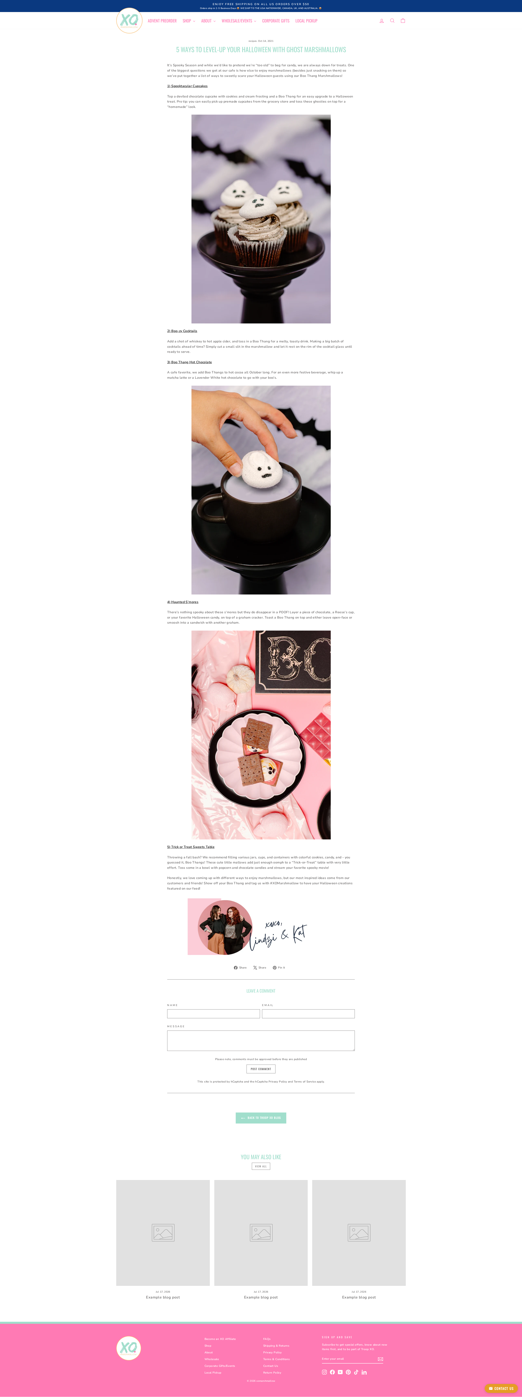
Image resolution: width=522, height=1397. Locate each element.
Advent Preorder (162, 21)
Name (172, 1005)
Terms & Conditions (276, 1359)
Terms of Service (305, 1082)
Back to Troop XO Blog (264, 1118)
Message (176, 1026)
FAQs (267, 1339)
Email (268, 1005)
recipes (253, 41)
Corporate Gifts (275, 21)
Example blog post (163, 1297)
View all (261, 1166)
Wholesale (212, 1359)
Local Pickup (306, 21)
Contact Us (270, 1366)
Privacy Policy (278, 1082)
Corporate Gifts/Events (220, 1366)
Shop (187, 21)
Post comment (261, 1069)
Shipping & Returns (276, 1346)
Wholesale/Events (237, 21)
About (206, 21)
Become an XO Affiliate (220, 1339)
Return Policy (272, 1373)
